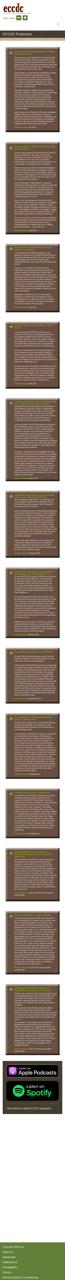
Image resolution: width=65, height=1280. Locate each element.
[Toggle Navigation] (58, 24)
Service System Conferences (20, 1277)
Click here (12, 1108)
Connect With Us (13, 1247)
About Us (8, 1252)
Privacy (7, 1272)
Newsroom (9, 1257)
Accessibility (10, 1267)
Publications (10, 1262)
